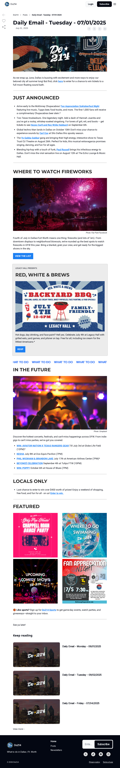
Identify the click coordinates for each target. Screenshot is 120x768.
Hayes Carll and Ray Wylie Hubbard (49, 125)
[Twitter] (85, 754)
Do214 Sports (49, 610)
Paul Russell (62, 149)
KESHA (20, 454)
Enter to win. (57, 493)
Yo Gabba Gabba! (30, 137)
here (60, 81)
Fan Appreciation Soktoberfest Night (80, 106)
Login (90, 4)
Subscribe (104, 4)
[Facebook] (101, 754)
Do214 (15, 15)
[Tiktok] (93, 754)
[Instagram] (108, 754)
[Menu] (114, 3)
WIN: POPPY (23, 468)
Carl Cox (44, 133)
